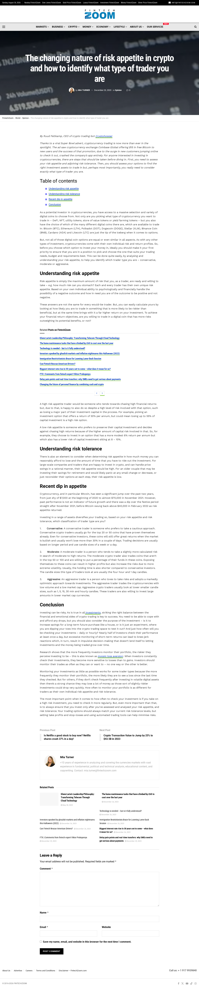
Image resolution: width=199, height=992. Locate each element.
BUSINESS (57, 26)
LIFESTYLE (119, 26)
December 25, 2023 (48, 841)
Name (44, 912)
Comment (46, 868)
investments (93, 612)
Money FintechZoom (128, 3)
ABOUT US (136, 26)
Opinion (118, 90)
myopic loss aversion (110, 656)
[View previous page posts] (96, 393)
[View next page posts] (102, 393)
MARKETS (41, 26)
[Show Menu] (3, 27)
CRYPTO (72, 26)
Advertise (18, 970)
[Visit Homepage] (99, 14)
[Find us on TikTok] (191, 984)
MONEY (87, 26)
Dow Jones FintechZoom (51, 3)
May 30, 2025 (67, 805)
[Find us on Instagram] (195, 983)
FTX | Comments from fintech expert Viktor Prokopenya (65, 374)
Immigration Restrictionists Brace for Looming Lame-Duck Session (70, 358)
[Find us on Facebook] (178, 983)
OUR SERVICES (155, 26)
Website (106, 927)
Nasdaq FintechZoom (32, 3)
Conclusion (55, 204)
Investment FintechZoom (109, 3)
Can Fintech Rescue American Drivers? (57, 363)
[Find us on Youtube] (187, 983)
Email (44, 927)
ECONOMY (102, 26)
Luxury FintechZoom (90, 3)
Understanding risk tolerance (64, 193)
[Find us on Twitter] (182, 983)
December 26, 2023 (110, 802)
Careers (29, 970)
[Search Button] (195, 27)
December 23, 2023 (102, 90)
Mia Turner (84, 90)
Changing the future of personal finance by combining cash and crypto (72, 384)
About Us (6, 970)
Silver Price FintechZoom (147, 3)
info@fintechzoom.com (183, 3)
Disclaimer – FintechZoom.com (73, 970)
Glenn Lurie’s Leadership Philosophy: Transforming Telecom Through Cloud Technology (80, 338)
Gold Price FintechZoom (72, 3)
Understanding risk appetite (64, 188)
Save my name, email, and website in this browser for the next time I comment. (87, 941)
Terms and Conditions (45, 970)
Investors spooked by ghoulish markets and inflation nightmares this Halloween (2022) (80, 353)
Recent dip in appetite (60, 199)
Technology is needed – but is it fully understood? (62, 348)
